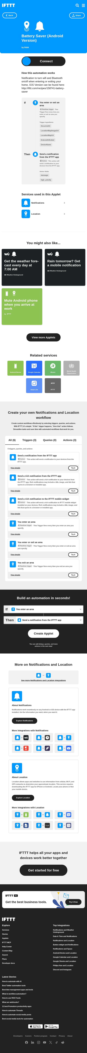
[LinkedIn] (32, 1042)
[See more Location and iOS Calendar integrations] (64, 825)
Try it (73, 468)
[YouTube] (44, 1042)
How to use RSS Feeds (11, 998)
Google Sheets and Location (64, 961)
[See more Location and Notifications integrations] (43, 814)
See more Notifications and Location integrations (43, 680)
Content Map (7, 951)
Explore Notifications (24, 721)
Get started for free (43, 870)
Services (5, 930)
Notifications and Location (63, 940)
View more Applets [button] (43, 337)
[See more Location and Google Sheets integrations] (22, 825)
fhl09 (26, 47)
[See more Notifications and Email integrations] (64, 748)
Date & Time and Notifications (65, 936)
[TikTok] (57, 1042)
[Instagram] (39, 1042)
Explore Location (23, 798)
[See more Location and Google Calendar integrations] (64, 814)
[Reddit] (63, 1042)
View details (15, 468)
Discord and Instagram (62, 970)
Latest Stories (9, 977)
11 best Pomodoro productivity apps (16, 1006)
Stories (5, 934)
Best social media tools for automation (17, 1019)
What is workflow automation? (14, 994)
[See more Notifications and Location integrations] (64, 737)
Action (22, 459)
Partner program (40, 1036)
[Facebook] (26, 1042)
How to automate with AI (11, 981)
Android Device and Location (65, 953)
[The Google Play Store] (51, 1026)
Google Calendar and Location (65, 957)
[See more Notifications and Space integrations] (43, 748)
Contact (53, 1036)
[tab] (12, 440)
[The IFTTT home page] (8, 5)
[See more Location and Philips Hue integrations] (43, 825)
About (69, 1036)
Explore (6, 925)
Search (5, 955)
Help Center (7, 947)
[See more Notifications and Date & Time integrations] (43, 737)
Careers (28, 1036)
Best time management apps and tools (17, 990)
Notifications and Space (62, 949)
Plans (4, 959)
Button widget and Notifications (65, 945)
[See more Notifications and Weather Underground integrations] (22, 737)
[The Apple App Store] (35, 1026)
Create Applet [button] (43, 633)
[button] (83, 5)
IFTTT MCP (6, 942)
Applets (5, 938)
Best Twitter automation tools (14, 985)
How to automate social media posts (16, 1015)
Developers (18, 1036)
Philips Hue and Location (63, 965)
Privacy (62, 1036)
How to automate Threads (12, 1010)
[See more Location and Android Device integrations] (22, 814)
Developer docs (8, 963)
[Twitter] (51, 1042)
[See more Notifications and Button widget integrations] (22, 748)
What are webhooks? (10, 1002)
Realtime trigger (26, 525)
